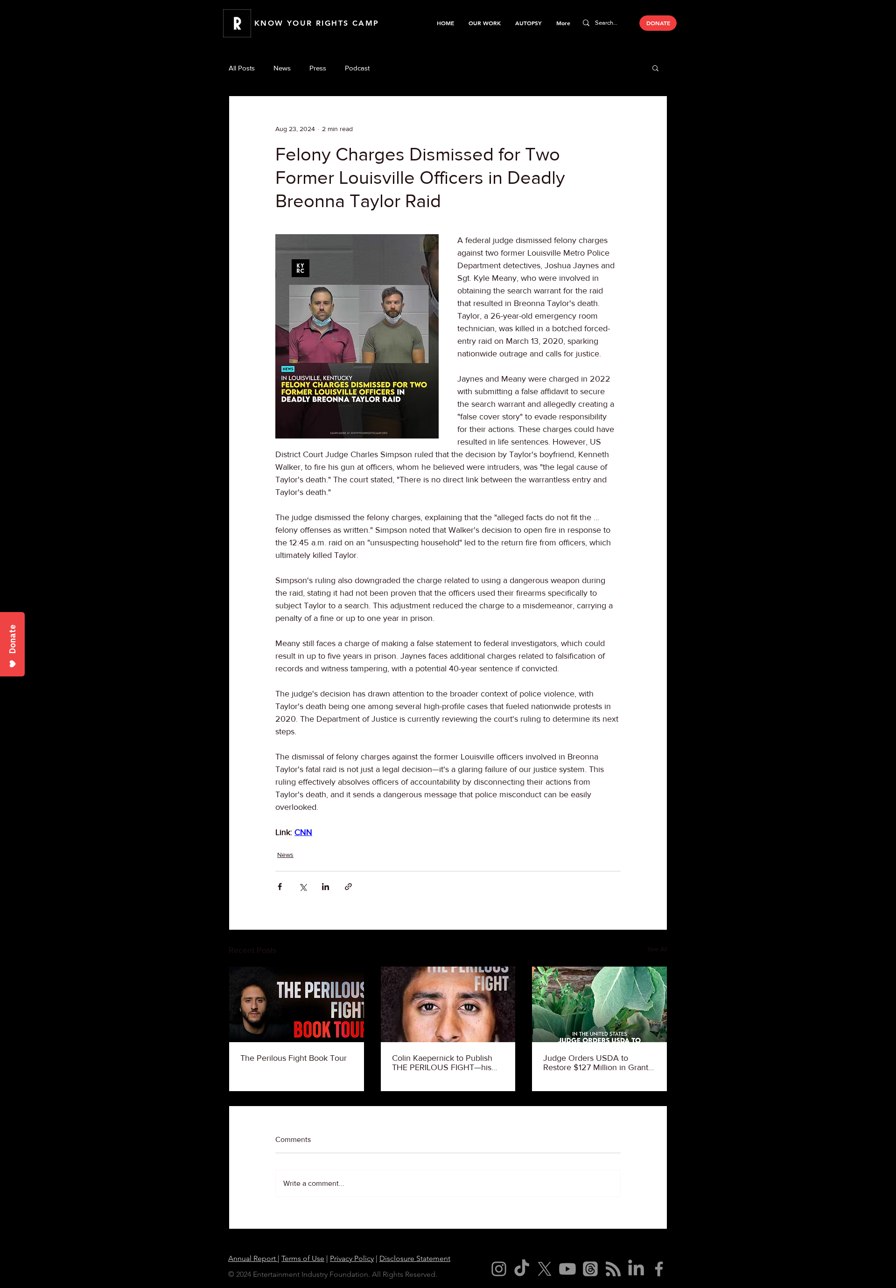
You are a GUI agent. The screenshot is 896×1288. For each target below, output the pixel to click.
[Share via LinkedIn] (325, 886)
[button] (484, 23)
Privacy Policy (352, 1258)
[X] (544, 1269)
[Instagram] (499, 1269)
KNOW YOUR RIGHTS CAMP (316, 23)
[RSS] (613, 1269)
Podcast (357, 68)
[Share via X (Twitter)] (302, 886)
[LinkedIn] (636, 1269)
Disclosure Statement (414, 1258)
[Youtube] (567, 1269)
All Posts (242, 68)
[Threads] (590, 1269)
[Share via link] (348, 886)
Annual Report (253, 1258)
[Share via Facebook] (279, 886)
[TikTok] (522, 1269)
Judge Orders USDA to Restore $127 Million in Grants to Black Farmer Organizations (598, 1062)
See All (657, 949)
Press (317, 68)
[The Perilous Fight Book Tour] (296, 1004)
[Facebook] (659, 1269)
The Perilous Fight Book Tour (293, 1058)
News (282, 68)
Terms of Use (302, 1258)
